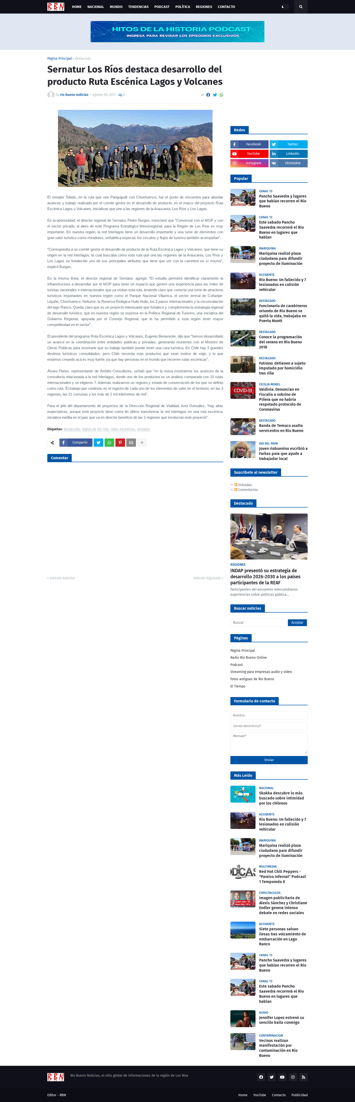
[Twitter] (215, 95)
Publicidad (299, 1095)
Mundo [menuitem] (116, 7)
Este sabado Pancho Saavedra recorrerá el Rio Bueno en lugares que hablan (281, 230)
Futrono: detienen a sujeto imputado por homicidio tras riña (282, 368)
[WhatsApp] (221, 95)
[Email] (131, 442)
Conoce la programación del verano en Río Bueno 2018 (280, 342)
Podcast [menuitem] (162, 7)
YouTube (259, 1095)
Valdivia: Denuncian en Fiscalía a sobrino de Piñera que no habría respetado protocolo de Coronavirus (280, 399)
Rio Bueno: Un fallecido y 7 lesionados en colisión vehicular (282, 284)
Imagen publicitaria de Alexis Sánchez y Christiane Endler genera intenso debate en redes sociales (283, 905)
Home (243, 1095)
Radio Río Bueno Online (248, 658)
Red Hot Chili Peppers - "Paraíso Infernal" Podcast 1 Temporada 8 (282, 876)
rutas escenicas (123, 429)
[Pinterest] (120, 442)
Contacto (279, 1095)
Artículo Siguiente (207, 578)
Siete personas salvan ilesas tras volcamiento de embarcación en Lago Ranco (282, 936)
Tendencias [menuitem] (138, 7)
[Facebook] (208, 95)
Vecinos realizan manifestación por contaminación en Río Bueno (278, 1048)
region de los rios (95, 429)
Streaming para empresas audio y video (261, 672)
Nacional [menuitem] (95, 7)
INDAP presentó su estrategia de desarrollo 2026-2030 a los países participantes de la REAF (265, 576)
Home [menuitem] (77, 7)
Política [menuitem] (182, 7)
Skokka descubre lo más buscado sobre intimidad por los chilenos (281, 798)
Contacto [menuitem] (226, 7)
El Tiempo (237, 686)
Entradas (244, 485)
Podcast (236, 665)
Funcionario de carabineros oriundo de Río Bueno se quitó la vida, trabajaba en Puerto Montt (283, 313)
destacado (83, 58)
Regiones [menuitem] (204, 7)
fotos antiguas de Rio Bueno (252, 679)
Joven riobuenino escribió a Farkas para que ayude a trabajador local (283, 453)
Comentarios (247, 490)
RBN (63, 1095)
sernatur (143, 429)
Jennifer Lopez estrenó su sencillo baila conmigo (281, 1020)
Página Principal (59, 58)
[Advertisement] (266, 87)
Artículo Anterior (62, 578)
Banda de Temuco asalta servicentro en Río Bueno (281, 428)
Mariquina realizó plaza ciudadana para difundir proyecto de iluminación (280, 258)
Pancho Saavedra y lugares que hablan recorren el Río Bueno (282, 201)
